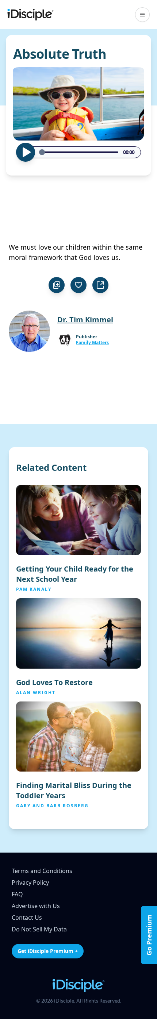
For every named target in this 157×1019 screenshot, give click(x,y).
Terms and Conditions (42, 871)
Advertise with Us (36, 906)
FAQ (17, 894)
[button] (142, 14)
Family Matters (92, 343)
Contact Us (27, 918)
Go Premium (149, 935)
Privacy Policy (30, 882)
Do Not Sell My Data (39, 929)
